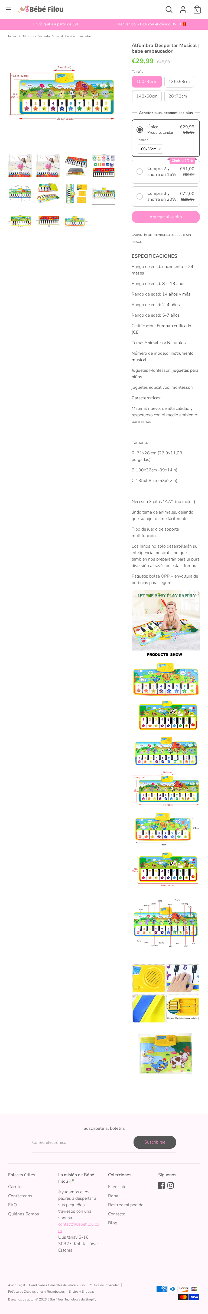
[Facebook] (161, 1185)
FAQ (12, 1205)
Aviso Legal (16, 1285)
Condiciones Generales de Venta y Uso (57, 1285)
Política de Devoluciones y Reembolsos (36, 1291)
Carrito (15, 1187)
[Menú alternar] (8, 9)
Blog (112, 1223)
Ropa (113, 1196)
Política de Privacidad (104, 1285)
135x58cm (179, 82)
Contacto (116, 1214)
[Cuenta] (183, 7)
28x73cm (177, 96)
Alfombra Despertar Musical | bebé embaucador (56, 36)
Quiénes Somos (23, 1214)
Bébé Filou (55, 1299)
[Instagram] (170, 1185)
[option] (56, 24)
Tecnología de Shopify (80, 1299)
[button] (165, 129)
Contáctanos (20, 1196)
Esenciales (118, 1187)
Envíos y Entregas (82, 1291)
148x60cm (147, 96)
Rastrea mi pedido (126, 1205)
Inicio (12, 36)
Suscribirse (154, 1142)
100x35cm (147, 82)
